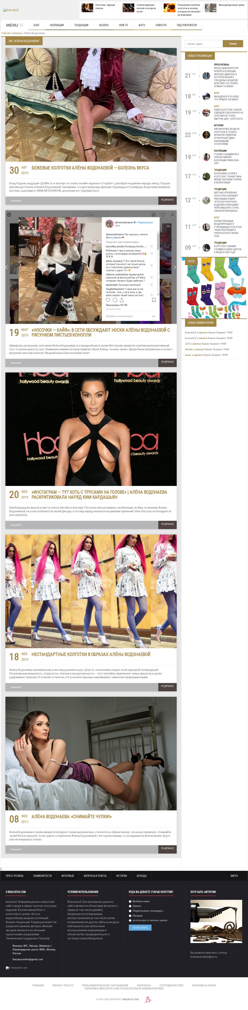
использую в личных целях (149, 920)
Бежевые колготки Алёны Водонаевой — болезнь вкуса (90, 168)
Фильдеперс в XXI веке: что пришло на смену (226, 98)
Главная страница (12, 33)
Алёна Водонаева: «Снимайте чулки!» (72, 816)
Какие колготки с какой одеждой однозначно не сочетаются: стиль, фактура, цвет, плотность (228, 114)
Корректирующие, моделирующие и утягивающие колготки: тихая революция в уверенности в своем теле (228, 229)
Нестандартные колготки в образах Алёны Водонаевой (91, 654)
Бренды (142, 875)
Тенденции (81, 25)
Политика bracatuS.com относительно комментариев (124, 988)
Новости (161, 25)
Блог (37, 25)
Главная (38, 985)
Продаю (137, 915)
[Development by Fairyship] (148, 999)
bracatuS (16, 200)
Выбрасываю (141, 901)
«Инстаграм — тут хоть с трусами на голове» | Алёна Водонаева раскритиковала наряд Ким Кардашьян (99, 495)
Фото (142, 25)
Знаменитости (42, 875)
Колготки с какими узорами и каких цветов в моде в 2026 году (227, 249)
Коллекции (57, 25)
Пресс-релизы (221, 64)
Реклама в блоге (204, 985)
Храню (136, 905)
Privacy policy (63, 985)
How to (123, 25)
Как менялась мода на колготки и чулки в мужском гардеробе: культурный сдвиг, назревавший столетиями (226, 136)
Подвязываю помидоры (147, 910)
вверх (235, 875)
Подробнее (167, 199)
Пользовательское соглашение (105, 985)
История (218, 125)
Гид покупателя (187, 25)
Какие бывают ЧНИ (220, 332)
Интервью (68, 875)
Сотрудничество (171, 985)
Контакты (144, 985)
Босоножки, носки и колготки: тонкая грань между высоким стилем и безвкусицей (227, 178)
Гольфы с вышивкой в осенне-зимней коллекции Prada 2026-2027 (226, 159)
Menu (12, 25)
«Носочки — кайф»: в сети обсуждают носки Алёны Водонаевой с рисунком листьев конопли (101, 333)
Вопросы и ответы (95, 875)
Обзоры (103, 25)
